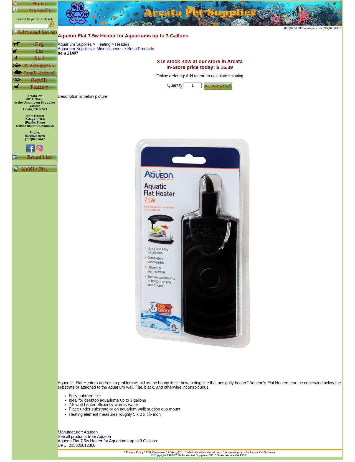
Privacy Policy (134, 452)
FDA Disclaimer (155, 452)
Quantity (174, 85)
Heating (104, 44)
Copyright (160, 455)
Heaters (122, 44)
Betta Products (140, 49)
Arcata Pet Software (262, 452)
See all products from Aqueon (84, 436)
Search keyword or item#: (35, 19)
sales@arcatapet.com (207, 452)
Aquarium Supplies (75, 44)
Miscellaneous (110, 49)
